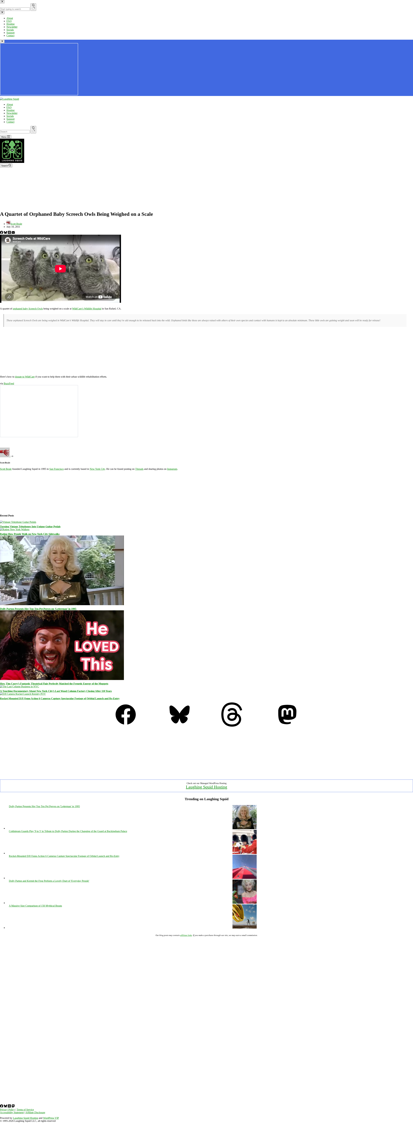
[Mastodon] (287, 725)
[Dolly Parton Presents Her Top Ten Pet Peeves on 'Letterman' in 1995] (244, 828)
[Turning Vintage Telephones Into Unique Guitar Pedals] (18, 522)
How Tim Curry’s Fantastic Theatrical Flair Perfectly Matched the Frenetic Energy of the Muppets (54, 683)
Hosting (10, 110)
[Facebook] (2, 233)
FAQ (9, 107)
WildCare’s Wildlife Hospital (86, 308)
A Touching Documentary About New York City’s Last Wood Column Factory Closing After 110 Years (56, 691)
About (9, 104)
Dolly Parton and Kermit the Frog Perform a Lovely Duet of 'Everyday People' (49, 881)
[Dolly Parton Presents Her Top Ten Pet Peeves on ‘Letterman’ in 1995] (62, 604)
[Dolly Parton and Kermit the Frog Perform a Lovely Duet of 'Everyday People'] (244, 902)
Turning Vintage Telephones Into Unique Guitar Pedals (30, 526)
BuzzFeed (9, 383)
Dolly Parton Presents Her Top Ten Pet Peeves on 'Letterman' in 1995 (44, 806)
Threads (139, 469)
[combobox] (15, 131)
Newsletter (11, 113)
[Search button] (33, 129)
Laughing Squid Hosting (206, 787)
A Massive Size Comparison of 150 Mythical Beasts (35, 905)
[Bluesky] (6, 233)
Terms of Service (25, 1109)
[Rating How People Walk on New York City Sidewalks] (14, 529)
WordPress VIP (51, 1118)
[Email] (13, 233)
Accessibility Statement (12, 1112)
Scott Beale (6, 469)
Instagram (172, 469)
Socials (10, 116)
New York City (97, 469)
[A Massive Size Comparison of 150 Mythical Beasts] (244, 927)
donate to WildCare (25, 376)
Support (10, 119)
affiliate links (186, 935)
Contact (10, 121)
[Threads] (10, 233)
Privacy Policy (7, 1109)
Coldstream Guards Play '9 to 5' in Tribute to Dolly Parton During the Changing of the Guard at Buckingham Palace (68, 831)
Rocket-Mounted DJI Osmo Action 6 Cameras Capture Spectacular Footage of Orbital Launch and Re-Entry (60, 698)
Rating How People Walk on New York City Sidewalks (30, 534)
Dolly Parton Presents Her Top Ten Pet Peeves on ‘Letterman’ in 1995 (38, 608)
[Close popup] (2, 41)
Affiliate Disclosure (35, 1112)
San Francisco (56, 469)
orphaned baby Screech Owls (28, 308)
